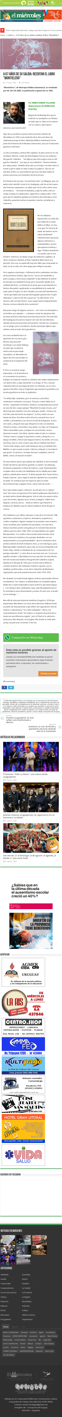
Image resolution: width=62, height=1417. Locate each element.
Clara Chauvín (49, 1344)
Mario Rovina (52, 1336)
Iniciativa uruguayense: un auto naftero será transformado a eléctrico (20, 719)
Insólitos (25, 1283)
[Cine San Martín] (23, 1104)
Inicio (2, 35)
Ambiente (5, 1275)
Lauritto (6, 1347)
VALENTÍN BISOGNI (26, 1351)
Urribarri (38, 1344)
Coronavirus (50, 1332)
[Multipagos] (23, 1065)
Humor (25, 1279)
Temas (5, 1327)
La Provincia (27, 1292)
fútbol (23, 1347)
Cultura (10, 35)
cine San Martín (8, 1355)
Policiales (26, 1306)
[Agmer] (23, 972)
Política (25, 1310)
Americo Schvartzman (10, 1332)
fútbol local (49, 1351)
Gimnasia (24, 1332)
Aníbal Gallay (7, 1340)
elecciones (40, 1347)
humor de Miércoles (10, 1344)
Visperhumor (27, 1319)
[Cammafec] (23, 1046)
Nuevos (15, 1327)
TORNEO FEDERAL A (10, 1351)
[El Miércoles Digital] (31, 15)
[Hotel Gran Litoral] (23, 1128)
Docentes (14, 1347)
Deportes (4, 1301)
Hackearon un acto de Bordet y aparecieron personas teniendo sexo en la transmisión (42, 728)
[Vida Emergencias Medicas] (23, 1155)
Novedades (27, 1301)
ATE (40, 1340)
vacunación (33, 1336)
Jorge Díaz (47, 1340)
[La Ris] (23, 1002)
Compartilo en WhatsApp (27, 637)
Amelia (3, 1279)
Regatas (30, 1347)
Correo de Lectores (9, 1292)
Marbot (30, 1344)
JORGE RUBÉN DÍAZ (20, 1336)
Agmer (41, 1332)
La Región (26, 1297)
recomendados (20, 1340)
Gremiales (26, 1275)
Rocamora (6, 1336)
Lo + (23, 1327)
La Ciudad (26, 1288)
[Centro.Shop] (23, 1027)
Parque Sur (32, 1340)
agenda (42, 1336)
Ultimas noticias (28, 1315)
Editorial (4, 1306)
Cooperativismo (7, 1288)
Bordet (22, 1344)
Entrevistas (5, 1315)
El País (3, 1310)
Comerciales (6, 1283)
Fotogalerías (6, 1319)
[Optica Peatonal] (23, 1084)
